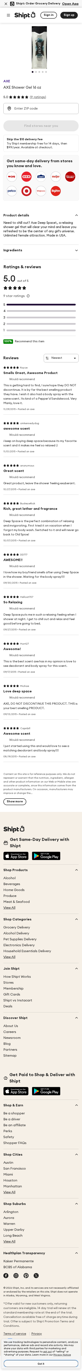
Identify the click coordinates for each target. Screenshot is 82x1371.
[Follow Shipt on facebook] (5, 1276)
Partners (10, 1049)
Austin (8, 1162)
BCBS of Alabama (17, 1267)
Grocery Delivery (16, 927)
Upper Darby (13, 1229)
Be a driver (11, 1119)
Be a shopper (14, 1113)
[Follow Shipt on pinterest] (26, 1276)
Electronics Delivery (19, 945)
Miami (8, 1174)
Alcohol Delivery (16, 933)
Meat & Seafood (16, 901)
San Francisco (14, 1168)
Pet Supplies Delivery (20, 939)
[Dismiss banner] (5, 3)
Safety (8, 1137)
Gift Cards (11, 994)
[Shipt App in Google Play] (46, 856)
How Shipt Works (17, 976)
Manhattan (12, 1186)
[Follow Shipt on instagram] (16, 1276)
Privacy (36, 1333)
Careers (9, 1032)
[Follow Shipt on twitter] (36, 1276)
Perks (7, 1131)
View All (9, 907)
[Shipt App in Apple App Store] (16, 856)
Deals (7, 1006)
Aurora (8, 1218)
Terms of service (14, 1333)
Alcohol (9, 878)
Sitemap (10, 1055)
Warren (9, 1223)
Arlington (10, 1212)
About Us (10, 1026)
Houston (10, 1180)
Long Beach (12, 1235)
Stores (8, 982)
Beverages (11, 884)
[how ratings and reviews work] (28, 296)
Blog (7, 1043)
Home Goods (14, 890)
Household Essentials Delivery (27, 951)
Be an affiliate (14, 1125)
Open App (70, 4)
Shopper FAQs (14, 1143)
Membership (13, 988)
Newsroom (12, 1038)
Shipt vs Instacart (17, 1000)
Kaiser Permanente (18, 1261)
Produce (9, 896)
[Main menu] (8, 15)
